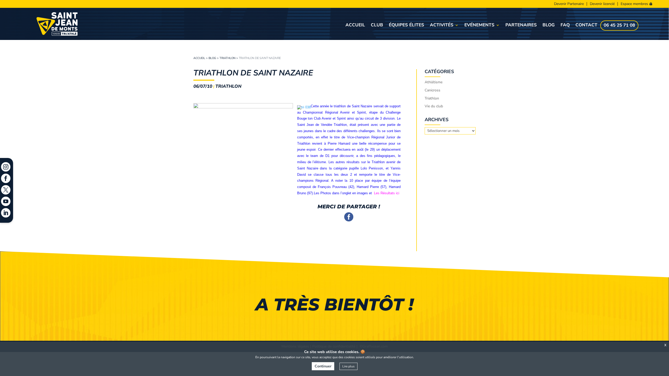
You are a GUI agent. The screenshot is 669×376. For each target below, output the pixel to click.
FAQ (565, 25)
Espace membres (634, 4)
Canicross (432, 90)
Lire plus (348, 366)
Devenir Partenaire (569, 4)
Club (377, 25)
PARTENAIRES (521, 25)
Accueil (355, 25)
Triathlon (227, 58)
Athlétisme (433, 82)
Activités (441, 25)
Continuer (323, 366)
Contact (586, 25)
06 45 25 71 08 (619, 26)
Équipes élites (406, 25)
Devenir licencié (602, 4)
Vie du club (434, 106)
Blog (549, 25)
